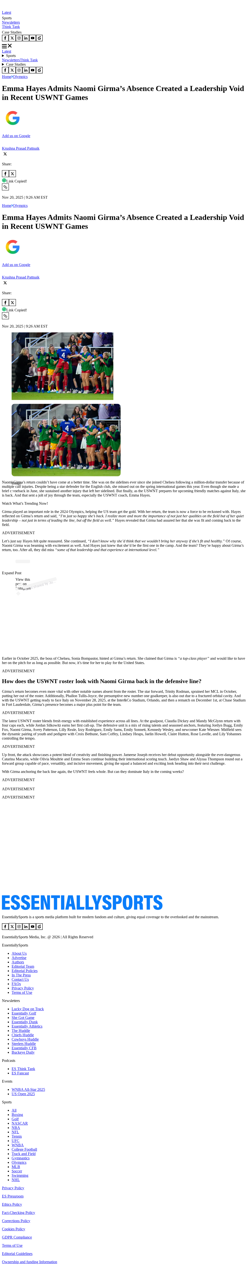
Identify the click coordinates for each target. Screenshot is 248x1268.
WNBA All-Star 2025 (28, 1089)
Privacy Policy (23, 988)
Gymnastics (21, 1158)
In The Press (21, 975)
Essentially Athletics (27, 1026)
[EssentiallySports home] (82, 909)
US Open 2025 (23, 1094)
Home (6, 77)
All (14, 1110)
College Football (24, 1149)
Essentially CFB (24, 1048)
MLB (16, 1167)
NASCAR (20, 1123)
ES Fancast (20, 1073)
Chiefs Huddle (23, 1035)
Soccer (17, 1171)
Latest (6, 12)
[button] (14, 491)
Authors (18, 962)
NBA (16, 1128)
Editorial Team (23, 966)
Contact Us (20, 979)
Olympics (20, 77)
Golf (15, 1119)
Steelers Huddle (24, 1044)
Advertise (19, 958)
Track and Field (24, 1154)
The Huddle (21, 1031)
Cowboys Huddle (25, 1039)
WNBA (18, 1145)
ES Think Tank (23, 1069)
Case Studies (16, 64)
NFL (15, 1132)
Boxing (17, 1115)
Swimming (20, 1175)
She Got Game (23, 1018)
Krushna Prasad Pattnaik (20, 148)
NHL (16, 1180)
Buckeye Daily (23, 1052)
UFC (15, 1141)
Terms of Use (22, 992)
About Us (19, 953)
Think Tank (11, 27)
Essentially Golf (24, 1013)
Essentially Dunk (25, 1022)
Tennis (17, 1136)
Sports (11, 56)
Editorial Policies (25, 971)
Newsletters (11, 22)
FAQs (16, 984)
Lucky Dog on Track (28, 1009)
